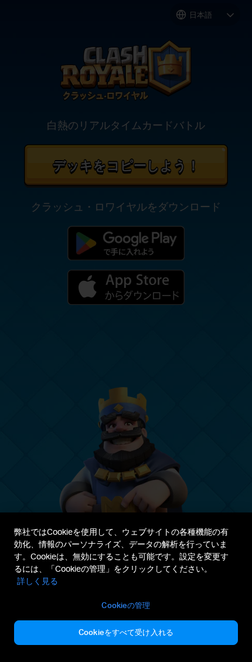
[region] (126, 587)
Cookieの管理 (125, 605)
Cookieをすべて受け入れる (126, 632)
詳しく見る (37, 581)
